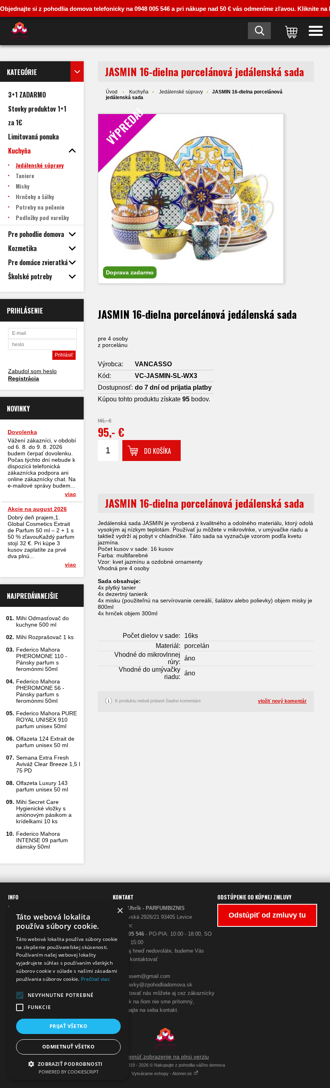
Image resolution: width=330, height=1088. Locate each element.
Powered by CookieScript (69, 1072)
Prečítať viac (95, 979)
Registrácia (23, 378)
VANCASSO (153, 364)
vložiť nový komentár (282, 701)
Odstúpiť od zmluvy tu (267, 915)
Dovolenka (22, 432)
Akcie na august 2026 (37, 509)
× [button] (120, 911)
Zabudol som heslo (32, 371)
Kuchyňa (138, 92)
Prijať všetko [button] (68, 1026)
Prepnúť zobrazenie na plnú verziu (165, 1056)
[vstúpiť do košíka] (289, 31)
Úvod (112, 92)
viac (70, 494)
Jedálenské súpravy (181, 92)
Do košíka (157, 451)
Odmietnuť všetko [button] (68, 1046)
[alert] (68, 991)
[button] (20, 995)
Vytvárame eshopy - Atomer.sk (162, 1073)
